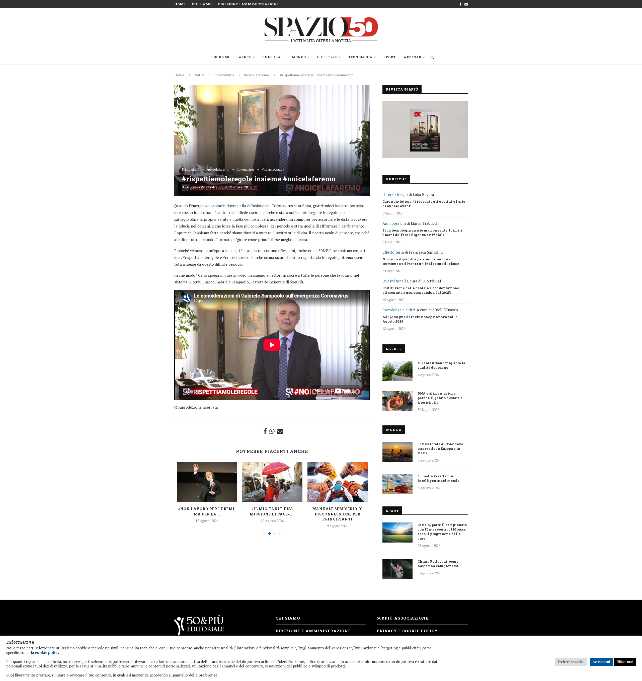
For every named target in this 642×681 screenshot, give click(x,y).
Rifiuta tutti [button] (625, 661)
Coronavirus (224, 75)
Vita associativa (273, 170)
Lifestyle (327, 57)
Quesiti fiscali (394, 280)
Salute (243, 57)
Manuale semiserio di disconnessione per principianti (337, 513)
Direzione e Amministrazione (248, 4)
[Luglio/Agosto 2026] (425, 129)
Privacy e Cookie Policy (407, 630)
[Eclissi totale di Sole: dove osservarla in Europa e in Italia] (397, 452)
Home (180, 4)
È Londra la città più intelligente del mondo (438, 478)
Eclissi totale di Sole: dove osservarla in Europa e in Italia (440, 448)
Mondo (299, 57)
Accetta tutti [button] (601, 661)
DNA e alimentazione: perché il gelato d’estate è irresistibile (440, 398)
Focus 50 (220, 57)
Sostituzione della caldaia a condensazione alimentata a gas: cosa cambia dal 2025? (420, 290)
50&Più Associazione (402, 618)
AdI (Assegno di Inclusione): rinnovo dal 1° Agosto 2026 (419, 319)
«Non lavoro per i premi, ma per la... (207, 511)
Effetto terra (393, 252)
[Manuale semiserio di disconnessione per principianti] (337, 482)
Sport (389, 57)
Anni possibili (394, 223)
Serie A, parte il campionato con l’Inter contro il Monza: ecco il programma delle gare (442, 531)
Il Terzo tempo (395, 194)
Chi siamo (202, 4)
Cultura (271, 57)
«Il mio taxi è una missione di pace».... (272, 511)
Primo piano (190, 170)
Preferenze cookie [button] (571, 661)
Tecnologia (360, 57)
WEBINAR (412, 57)
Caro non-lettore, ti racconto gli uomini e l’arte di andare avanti (423, 203)
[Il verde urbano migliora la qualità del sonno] (397, 371)
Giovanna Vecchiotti (201, 187)
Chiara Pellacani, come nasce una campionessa (438, 563)
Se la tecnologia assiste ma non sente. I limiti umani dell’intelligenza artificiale (422, 232)
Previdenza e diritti (398, 309)
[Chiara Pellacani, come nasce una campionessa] (397, 569)
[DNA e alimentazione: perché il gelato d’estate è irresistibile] (397, 401)
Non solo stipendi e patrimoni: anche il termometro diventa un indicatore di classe (420, 261)
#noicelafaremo (256, 75)
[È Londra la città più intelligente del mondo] (397, 484)
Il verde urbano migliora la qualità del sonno (441, 365)
